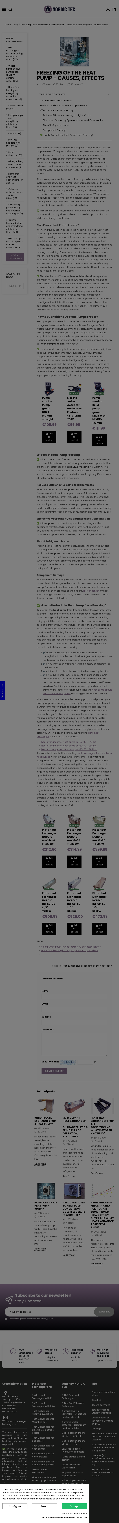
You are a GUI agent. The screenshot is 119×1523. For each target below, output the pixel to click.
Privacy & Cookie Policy (74, 1513)
